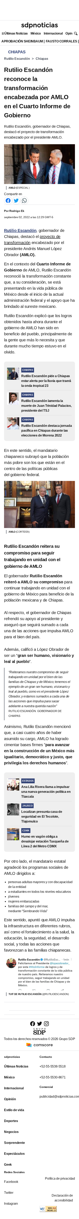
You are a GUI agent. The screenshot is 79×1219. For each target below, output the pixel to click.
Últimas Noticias (16, 33)
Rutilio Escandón (17, 58)
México (36, 33)
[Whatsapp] (24, 200)
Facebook (11, 1181)
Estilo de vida (14, 1110)
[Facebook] (8, 200)
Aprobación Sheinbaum (22, 41)
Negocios (11, 1132)
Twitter (8, 1192)
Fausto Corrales (61, 41)
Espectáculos (14, 1153)
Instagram (11, 1203)
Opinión (71, 33)
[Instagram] (46, 1023)
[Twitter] (16, 200)
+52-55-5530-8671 (53, 1077)
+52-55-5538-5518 (53, 1066)
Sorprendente (14, 1142)
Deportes (11, 1121)
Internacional (53, 33)
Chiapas (42, 58)
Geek (8, 1164)
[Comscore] (39, 1045)
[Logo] (39, 25)
